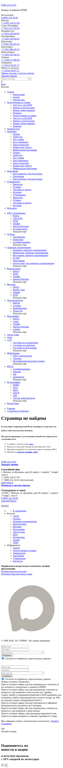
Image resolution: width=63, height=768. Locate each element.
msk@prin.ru (7, 482)
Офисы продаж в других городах (17, 73)
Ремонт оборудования (24, 110)
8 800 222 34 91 (8, 5)
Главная (11, 408)
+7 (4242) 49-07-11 (10, 70)
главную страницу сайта (27, 452)
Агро (9, 337)
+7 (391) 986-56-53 (10, 49)
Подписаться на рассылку (14, 571)
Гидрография (13, 382)
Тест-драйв (18, 139)
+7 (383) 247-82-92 (10, 54)
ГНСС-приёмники (16, 213)
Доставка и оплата (22, 189)
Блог (3, 84)
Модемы (11, 284)
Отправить (7, 655)
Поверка (17, 113)
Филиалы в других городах (15, 485)
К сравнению (19, 511)
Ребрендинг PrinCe (22, 147)
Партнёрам (18, 176)
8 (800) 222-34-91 (9, 17)
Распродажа (19, 94)
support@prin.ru (8, 501)
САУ (9, 340)
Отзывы (17, 187)
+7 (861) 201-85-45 (10, 44)
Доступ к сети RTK (22, 105)
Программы (13, 316)
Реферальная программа (25, 150)
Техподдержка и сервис (24, 115)
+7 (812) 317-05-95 (10, 28)
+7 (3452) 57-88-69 (10, 60)
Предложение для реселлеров (27, 174)
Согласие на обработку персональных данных (28, 658)
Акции (16, 97)
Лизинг (16, 134)
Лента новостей (21, 144)
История (17, 192)
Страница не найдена (18, 411)
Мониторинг (13, 353)
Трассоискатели (15, 300)
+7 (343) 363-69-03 (10, 39)
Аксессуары (13, 334)
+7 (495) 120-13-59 (10, 23)
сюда (31, 444)
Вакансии (18, 184)
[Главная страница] (1, 2)
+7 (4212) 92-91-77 (10, 65)
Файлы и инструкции (24, 107)
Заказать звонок (9, 76)
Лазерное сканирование (19, 247)
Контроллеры (14, 268)
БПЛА (10, 366)
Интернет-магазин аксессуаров (16, 574)
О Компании (19, 195)
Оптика (11, 234)
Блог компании (20, 142)
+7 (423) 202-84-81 (10, 33)
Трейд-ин (17, 137)
